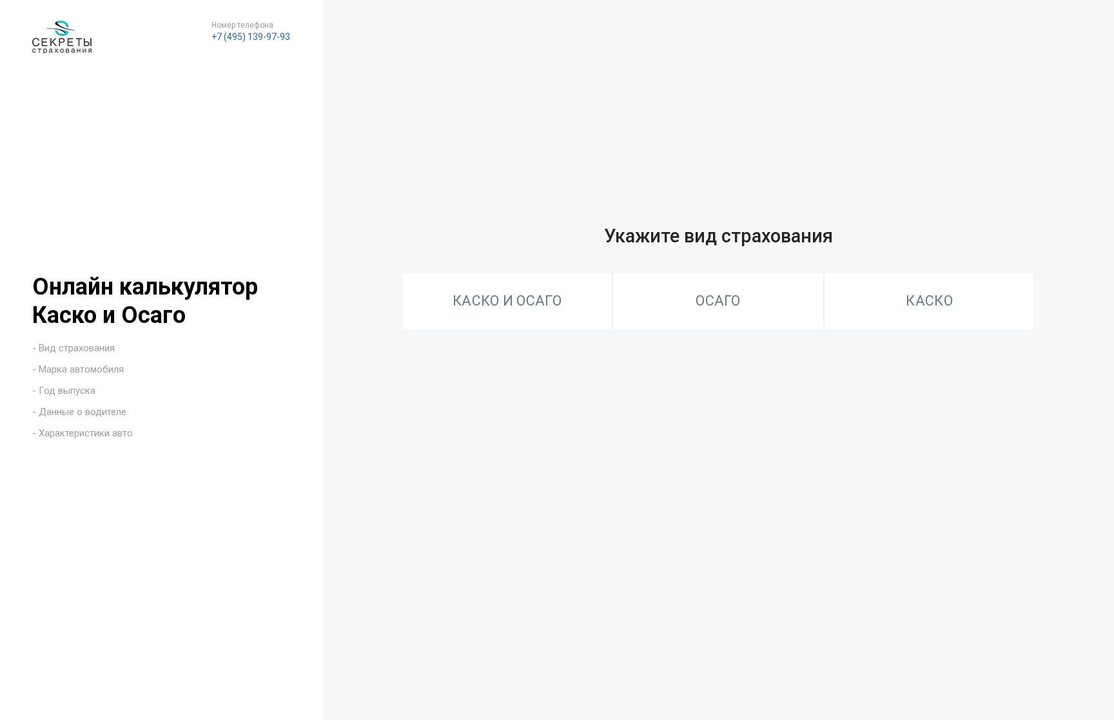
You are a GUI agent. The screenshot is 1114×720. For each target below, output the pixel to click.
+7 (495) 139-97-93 (250, 37)
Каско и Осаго (507, 301)
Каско (929, 301)
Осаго (718, 301)
